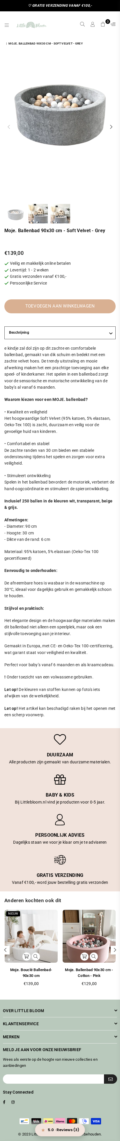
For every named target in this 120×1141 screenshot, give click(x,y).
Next (111, 127)
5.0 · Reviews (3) (63, 1130)
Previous (8, 127)
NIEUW (13, 914)
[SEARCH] (82, 24)
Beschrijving (19, 332)
